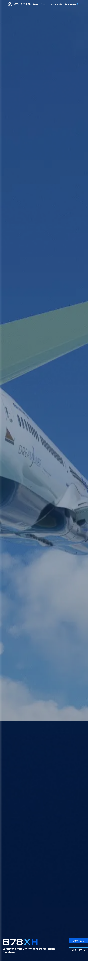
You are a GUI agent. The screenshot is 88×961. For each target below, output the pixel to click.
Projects (44, 4)
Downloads (56, 4)
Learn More (78, 949)
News (35, 4)
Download (78, 940)
